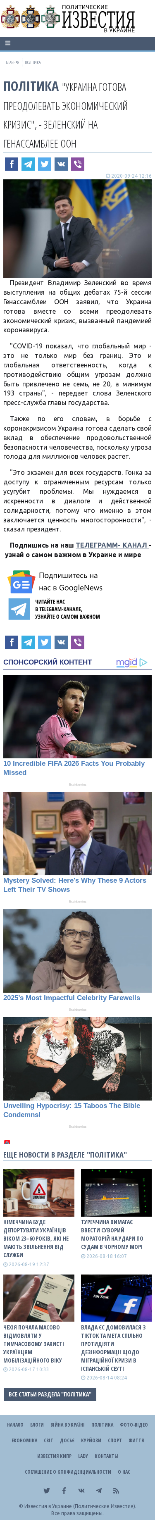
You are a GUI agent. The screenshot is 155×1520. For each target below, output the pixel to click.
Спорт (115, 1440)
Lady (83, 1456)
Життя (136, 1440)
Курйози (91, 1440)
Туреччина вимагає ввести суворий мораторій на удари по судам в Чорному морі (112, 1234)
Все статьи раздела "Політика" (50, 1394)
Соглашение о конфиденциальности (68, 1471)
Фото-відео (134, 1424)
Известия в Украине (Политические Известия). (80, 1506)
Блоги (37, 1424)
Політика (31, 86)
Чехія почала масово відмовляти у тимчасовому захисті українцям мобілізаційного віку (33, 1343)
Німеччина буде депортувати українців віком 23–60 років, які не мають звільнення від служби (36, 1238)
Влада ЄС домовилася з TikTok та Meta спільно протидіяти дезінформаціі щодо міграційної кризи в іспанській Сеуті (113, 1347)
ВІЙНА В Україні (67, 1424)
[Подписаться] (56, 581)
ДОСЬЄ (67, 1440)
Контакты (106, 1456)
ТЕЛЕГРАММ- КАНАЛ (112, 545)
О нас (124, 1471)
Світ (48, 1440)
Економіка (24, 1440)
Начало (15, 1424)
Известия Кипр (54, 1456)
